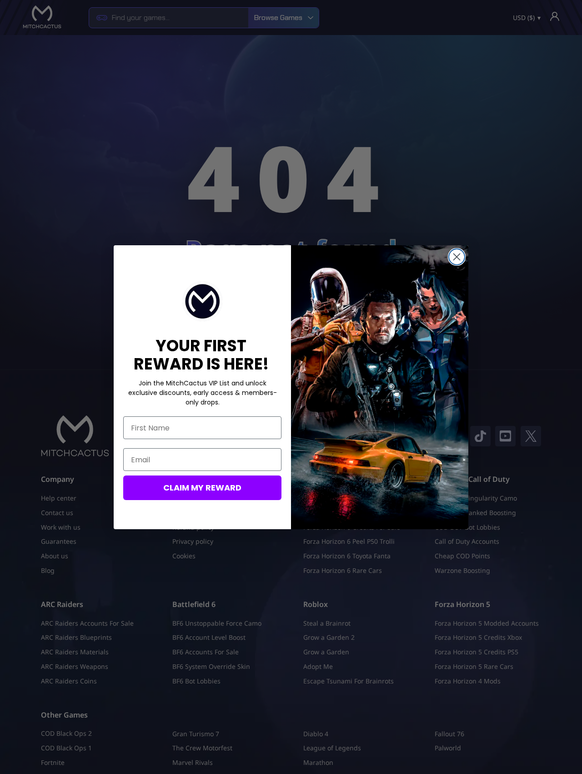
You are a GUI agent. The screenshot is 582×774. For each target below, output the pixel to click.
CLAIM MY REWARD (202, 487)
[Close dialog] (457, 257)
